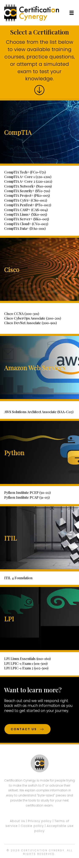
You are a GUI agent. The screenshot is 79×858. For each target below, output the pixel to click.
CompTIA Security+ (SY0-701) (27, 191)
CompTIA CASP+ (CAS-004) (26, 210)
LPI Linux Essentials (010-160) (27, 658)
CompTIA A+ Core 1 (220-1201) (27, 177)
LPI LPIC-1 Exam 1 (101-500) (26, 663)
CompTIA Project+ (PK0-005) (27, 195)
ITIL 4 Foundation (18, 578)
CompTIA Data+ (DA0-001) (25, 228)
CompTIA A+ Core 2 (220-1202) (28, 181)
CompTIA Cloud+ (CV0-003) (26, 224)
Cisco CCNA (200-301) (21, 313)
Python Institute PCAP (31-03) (27, 497)
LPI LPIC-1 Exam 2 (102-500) (26, 668)
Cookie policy (32, 826)
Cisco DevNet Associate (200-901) (30, 323)
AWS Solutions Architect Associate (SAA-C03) (39, 412)
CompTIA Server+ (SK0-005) (26, 219)
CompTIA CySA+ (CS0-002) (25, 200)
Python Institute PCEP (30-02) (27, 492)
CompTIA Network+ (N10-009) (28, 186)
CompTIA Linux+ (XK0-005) (25, 214)
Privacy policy (40, 821)
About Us (17, 821)
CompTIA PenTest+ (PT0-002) (27, 205)
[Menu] (71, 13)
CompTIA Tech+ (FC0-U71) (25, 172)
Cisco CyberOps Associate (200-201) (32, 318)
